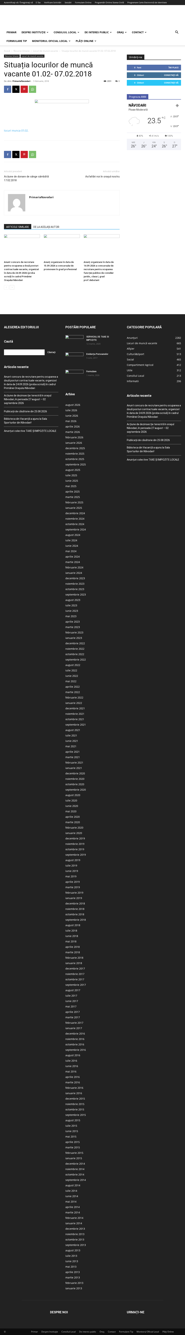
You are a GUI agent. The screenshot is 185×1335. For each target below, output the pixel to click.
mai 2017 (70, 1006)
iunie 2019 (71, 871)
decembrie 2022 (75, 643)
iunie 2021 (71, 741)
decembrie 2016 (75, 1033)
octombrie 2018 (74, 914)
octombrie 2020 (74, 784)
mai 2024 (70, 551)
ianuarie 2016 (73, 1093)
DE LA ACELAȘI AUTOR (46, 226)
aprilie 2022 (72, 686)
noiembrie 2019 (74, 844)
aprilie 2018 (72, 947)
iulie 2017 (71, 995)
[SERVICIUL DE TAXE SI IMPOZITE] (74, 341)
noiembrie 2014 (74, 1169)
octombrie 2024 (74, 524)
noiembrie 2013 (74, 1234)
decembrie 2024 (75, 513)
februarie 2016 (74, 1087)
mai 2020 (70, 811)
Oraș (120, 32)
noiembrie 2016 (74, 1039)
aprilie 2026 (72, 426)
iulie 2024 (71, 540)
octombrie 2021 (74, 719)
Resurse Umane (22, 50)
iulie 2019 (71, 865)
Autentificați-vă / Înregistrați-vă (18, 2)
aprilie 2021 (72, 751)
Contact (138, 32)
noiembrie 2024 (74, 518)
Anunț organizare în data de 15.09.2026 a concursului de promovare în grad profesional (60, 266)
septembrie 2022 (75, 659)
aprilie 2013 (72, 1272)
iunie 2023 (71, 610)
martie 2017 (72, 1017)
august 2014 (72, 1185)
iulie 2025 (71, 475)
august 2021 (72, 730)
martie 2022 (72, 692)
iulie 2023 (71, 605)
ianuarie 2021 (73, 768)
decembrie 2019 (75, 838)
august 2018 (72, 925)
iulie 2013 (71, 1255)
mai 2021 (70, 746)
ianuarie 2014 (73, 1223)
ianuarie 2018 (73, 963)
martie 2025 (72, 497)
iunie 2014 (71, 1196)
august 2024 (72, 535)
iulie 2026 (71, 410)
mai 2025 (70, 486)
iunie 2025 (71, 480)
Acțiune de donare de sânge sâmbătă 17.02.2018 (26, 178)
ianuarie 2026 (73, 442)
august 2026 (72, 405)
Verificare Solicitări (52, 2)
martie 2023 (72, 627)
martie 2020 (72, 822)
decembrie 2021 (75, 708)
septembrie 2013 (75, 1245)
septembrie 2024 (75, 529)
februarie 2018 (74, 957)
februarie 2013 (74, 1283)
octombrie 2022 (74, 654)
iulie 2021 (71, 735)
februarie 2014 (74, 1218)
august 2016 (72, 1055)
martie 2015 (72, 1147)
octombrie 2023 (74, 589)
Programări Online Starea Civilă (109, 2)
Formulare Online (83, 2)
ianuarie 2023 (73, 638)
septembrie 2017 (75, 984)
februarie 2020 (74, 827)
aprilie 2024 (72, 556)
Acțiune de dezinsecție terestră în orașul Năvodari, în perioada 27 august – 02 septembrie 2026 (27, 399)
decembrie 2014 (75, 1163)
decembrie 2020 (75, 773)
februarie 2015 (74, 1153)
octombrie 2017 (74, 979)
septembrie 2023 (75, 594)
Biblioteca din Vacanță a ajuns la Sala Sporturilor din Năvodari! (25, 420)
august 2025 (72, 470)
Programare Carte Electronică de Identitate (147, 2)
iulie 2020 (71, 800)
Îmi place (173, 67)
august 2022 (72, 665)
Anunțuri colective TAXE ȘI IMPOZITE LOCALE (30, 430)
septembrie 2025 (75, 464)
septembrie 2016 (75, 1050)
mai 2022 (70, 681)
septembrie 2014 (75, 1180)
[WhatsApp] (32, 89)
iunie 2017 (71, 1001)
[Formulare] (74, 376)
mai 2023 (70, 616)
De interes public (97, 32)
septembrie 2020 (75, 789)
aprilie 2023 (72, 621)
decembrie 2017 (75, 968)
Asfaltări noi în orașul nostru (102, 176)
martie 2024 (72, 562)
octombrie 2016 (74, 1044)
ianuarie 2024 (73, 573)
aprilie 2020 (72, 816)
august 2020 (72, 795)
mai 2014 (70, 1201)
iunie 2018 (71, 936)
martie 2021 (72, 757)
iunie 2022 (71, 676)
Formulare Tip (17, 41)
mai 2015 (70, 1136)
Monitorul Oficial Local (50, 41)
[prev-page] (6, 287)
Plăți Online (84, 41)
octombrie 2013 (74, 1239)
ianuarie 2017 (73, 1028)
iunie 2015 (71, 1131)
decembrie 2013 (75, 1228)
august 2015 (72, 1120)
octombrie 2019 (74, 849)
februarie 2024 (74, 567)
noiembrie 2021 (74, 713)
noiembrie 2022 (74, 648)
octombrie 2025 (74, 459)
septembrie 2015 (75, 1115)
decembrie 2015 (75, 1098)
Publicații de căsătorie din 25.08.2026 (25, 411)
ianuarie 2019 (73, 898)
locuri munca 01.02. (16, 130)
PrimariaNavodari (21, 81)
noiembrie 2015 (74, 1104)
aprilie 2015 (72, 1142)
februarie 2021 (74, 762)
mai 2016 (70, 1071)
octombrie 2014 (74, 1174)
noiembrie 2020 (74, 779)
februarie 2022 (74, 697)
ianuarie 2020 (73, 833)
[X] (16, 89)
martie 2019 (72, 887)
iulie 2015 (71, 1125)
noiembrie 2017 (74, 974)
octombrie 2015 (74, 1109)
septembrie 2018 (75, 919)
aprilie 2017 (72, 1012)
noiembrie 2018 (74, 909)
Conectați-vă (171, 75)
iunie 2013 (71, 1261)
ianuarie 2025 (73, 508)
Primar (11, 32)
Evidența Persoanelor (97, 354)
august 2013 (72, 1250)
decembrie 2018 (75, 903)
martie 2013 (72, 1277)
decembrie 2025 (75, 448)
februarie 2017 (74, 1022)
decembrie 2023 (75, 578)
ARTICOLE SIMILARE (17, 226)
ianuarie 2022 (73, 703)
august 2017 (72, 990)
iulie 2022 (71, 670)
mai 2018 (70, 941)
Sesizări (68, 2)
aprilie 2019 (72, 881)
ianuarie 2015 (73, 1158)
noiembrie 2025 (74, 453)
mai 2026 (70, 421)
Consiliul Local (65, 32)
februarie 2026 (74, 437)
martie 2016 (72, 1082)
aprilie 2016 (72, 1077)
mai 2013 (70, 1266)
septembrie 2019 (75, 854)
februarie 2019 (74, 892)
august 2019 (72, 860)
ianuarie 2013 (73, 1288)
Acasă (7, 50)
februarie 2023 (74, 632)
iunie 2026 (71, 415)
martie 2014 (72, 1212)
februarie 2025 (74, 502)
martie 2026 (72, 432)
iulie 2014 (71, 1190)
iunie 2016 (71, 1066)
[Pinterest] (24, 89)
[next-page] (12, 287)
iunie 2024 (71, 545)
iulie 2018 (71, 930)
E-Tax (38, 2)
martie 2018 (72, 952)
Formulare (91, 371)
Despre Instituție (33, 32)
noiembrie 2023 (74, 583)
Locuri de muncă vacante (45, 50)
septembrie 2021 (75, 724)
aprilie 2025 (72, 491)
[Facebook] (7, 89)
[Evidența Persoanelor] (74, 358)
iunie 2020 (71, 806)
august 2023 (72, 600)
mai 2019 (70, 876)
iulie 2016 (71, 1060)
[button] (176, 32)
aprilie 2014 (72, 1207)
